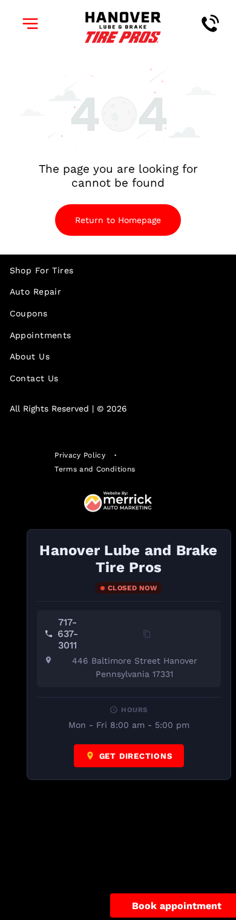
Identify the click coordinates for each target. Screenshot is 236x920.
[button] (30, 24)
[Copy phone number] (147, 634)
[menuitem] (118, 270)
